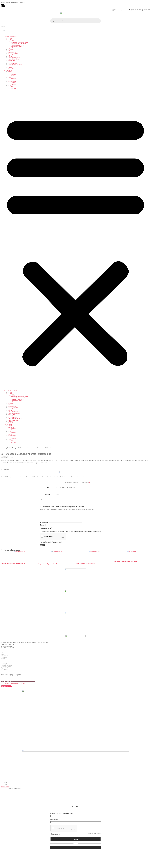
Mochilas (13, 84)
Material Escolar (37, 477)
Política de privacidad (6, 665)
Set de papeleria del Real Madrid (85, 563)
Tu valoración (44, 522)
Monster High (11, 60)
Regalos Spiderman (13, 66)
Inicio (2, 448)
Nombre (43, 525)
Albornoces (14, 87)
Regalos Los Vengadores (14, 48)
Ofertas (3, 658)
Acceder (3, 26)
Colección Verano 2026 (10, 36)
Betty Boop (11, 49)
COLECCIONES (8, 39)
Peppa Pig (10, 62)
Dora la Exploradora (13, 53)
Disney (2, 654)
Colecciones (4, 657)
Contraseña (54, 819)
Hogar (9, 77)
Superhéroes (4, 655)
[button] (75, 239)
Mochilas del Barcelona (53, 477)
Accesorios (11, 73)
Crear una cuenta (56, 847)
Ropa (9, 85)
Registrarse (75, 850)
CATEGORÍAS (8, 70)
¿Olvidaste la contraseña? (93, 833)
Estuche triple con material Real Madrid (13, 563)
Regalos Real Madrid (16, 46)
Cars (9, 50)
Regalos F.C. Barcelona (17, 45)
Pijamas (13, 88)
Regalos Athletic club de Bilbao (19, 42)
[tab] (71, 483)
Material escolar (12, 81)
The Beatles (11, 68)
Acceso (75, 839)
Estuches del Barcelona (25, 477)
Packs (62, 477)
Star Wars (10, 67)
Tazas (13, 75)
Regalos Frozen (12, 55)
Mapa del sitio (4, 668)
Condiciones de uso (6, 666)
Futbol (2, 653)
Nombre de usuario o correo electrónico (61, 813)
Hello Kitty (10, 56)
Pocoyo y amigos (12, 63)
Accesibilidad (4, 669)
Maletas (13, 74)
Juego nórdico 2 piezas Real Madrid (49, 563)
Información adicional (71, 482)
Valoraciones (85, 482)
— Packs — (10, 71)
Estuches (13, 82)
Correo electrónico (46, 528)
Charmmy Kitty (12, 52)
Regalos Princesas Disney (15, 64)
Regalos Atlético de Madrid (18, 43)
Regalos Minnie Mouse (14, 59)
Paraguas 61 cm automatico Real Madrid (125, 561)
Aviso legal (4, 663)
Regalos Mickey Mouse (14, 57)
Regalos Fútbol (12, 41)
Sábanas (13, 78)
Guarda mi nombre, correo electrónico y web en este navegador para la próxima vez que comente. (71, 531)
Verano (10, 38)
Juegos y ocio (11, 80)
